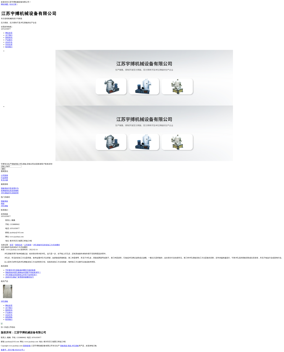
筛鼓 (2, 203)
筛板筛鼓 (4, 201)
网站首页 (8, 33)
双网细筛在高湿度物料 (10, 191)
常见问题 (4, 180)
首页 (11, 245)
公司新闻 (4, 175)
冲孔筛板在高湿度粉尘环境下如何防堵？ (21, 275)
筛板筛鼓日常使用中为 (10, 188)
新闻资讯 (8, 37)
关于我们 (8, 35)
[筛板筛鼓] (28, 15)
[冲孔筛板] (144, 78)
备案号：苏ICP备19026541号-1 (13, 350)
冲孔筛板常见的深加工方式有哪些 (46, 245)
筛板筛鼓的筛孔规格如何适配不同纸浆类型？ (23, 272)
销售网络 (8, 317)
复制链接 (26, 346)
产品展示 (8, 40)
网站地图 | (5, 4)
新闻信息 (18, 245)
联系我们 (8, 47)
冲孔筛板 (4, 206)
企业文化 (8, 42)
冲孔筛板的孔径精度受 (10, 193)
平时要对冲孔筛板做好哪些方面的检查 (20, 270)
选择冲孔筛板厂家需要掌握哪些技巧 (19, 277)
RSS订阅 (13, 4)
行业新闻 (4, 178)
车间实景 (8, 44)
